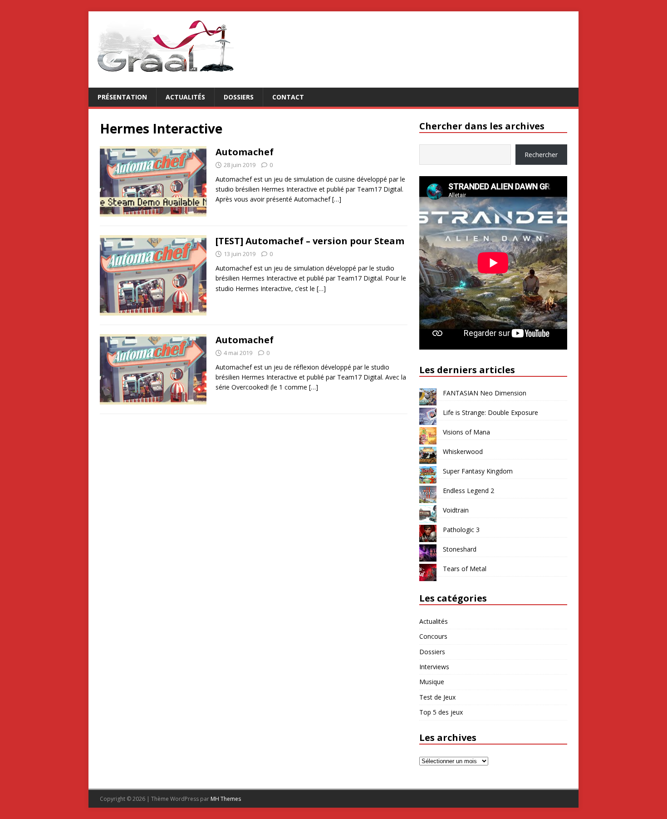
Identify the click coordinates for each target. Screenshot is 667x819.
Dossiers (239, 97)
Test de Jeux (437, 697)
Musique (431, 681)
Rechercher (541, 154)
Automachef (245, 152)
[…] (336, 199)
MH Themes (226, 799)
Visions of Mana (466, 432)
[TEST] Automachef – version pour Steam (310, 241)
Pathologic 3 (461, 529)
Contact (288, 97)
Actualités (185, 97)
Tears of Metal (464, 568)
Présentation (122, 97)
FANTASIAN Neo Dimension (484, 393)
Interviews (434, 666)
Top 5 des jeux (441, 712)
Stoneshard (459, 549)
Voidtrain (456, 510)
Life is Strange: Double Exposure (490, 412)
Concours (433, 636)
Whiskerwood (463, 451)
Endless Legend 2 (468, 490)
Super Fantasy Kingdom (478, 471)
